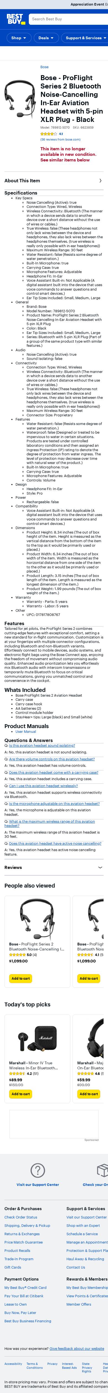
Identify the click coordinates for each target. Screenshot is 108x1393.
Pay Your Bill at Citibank (23, 1296)
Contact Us (75, 1267)
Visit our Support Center (86, 1217)
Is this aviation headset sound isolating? (42, 745)
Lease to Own (15, 1304)
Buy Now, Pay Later (20, 1312)
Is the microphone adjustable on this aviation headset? (54, 803)
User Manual (26, 731)
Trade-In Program (19, 1259)
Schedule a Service (82, 1234)
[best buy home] (16, 19)
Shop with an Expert (83, 1225)
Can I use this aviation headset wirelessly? (43, 785)
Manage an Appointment (87, 1242)
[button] (19, 38)
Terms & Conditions (35, 1365)
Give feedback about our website (77, 1349)
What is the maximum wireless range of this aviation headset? (49, 823)
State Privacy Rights (87, 1367)
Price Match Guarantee (23, 1242)
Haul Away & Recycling (85, 1259)
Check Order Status (20, 1217)
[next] (99, 941)
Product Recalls (17, 1250)
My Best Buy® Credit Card (25, 1287)
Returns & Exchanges (22, 1234)
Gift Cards (12, 1267)
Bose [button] (44, 67)
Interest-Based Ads (69, 1365)
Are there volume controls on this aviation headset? (52, 759)
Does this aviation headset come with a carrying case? (53, 772)
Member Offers (78, 1304)
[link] (23, 955)
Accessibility (13, 1364)
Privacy (52, 1364)
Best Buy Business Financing (27, 1321)
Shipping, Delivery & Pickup (27, 1225)
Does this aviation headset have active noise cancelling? (55, 843)
